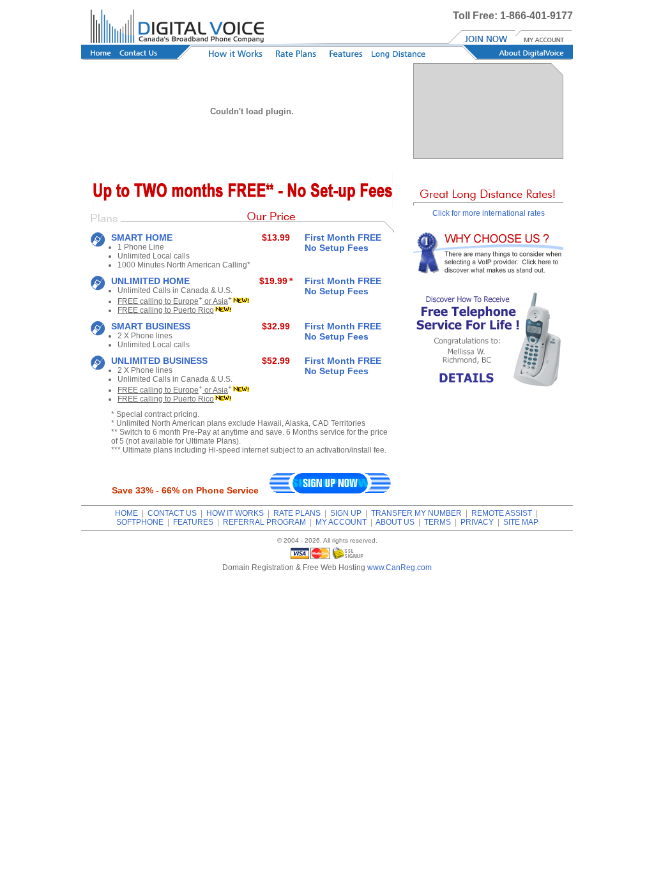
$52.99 (276, 361)
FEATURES (193, 522)
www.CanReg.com (399, 567)
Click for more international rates (488, 213)
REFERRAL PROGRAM (264, 522)
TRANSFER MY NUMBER (416, 513)
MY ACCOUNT (341, 522)
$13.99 (276, 237)
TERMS (437, 522)
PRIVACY (477, 522)
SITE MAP (520, 522)
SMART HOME (141, 237)
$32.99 (276, 326)
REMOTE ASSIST (501, 513)
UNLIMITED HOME (150, 281)
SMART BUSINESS (150, 326)
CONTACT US (172, 513)
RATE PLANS (297, 513)
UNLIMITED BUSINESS (159, 361)
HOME (126, 513)
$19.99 (273, 281)
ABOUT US (395, 522)
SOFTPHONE (140, 522)
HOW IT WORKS (235, 513)
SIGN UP (345, 513)
